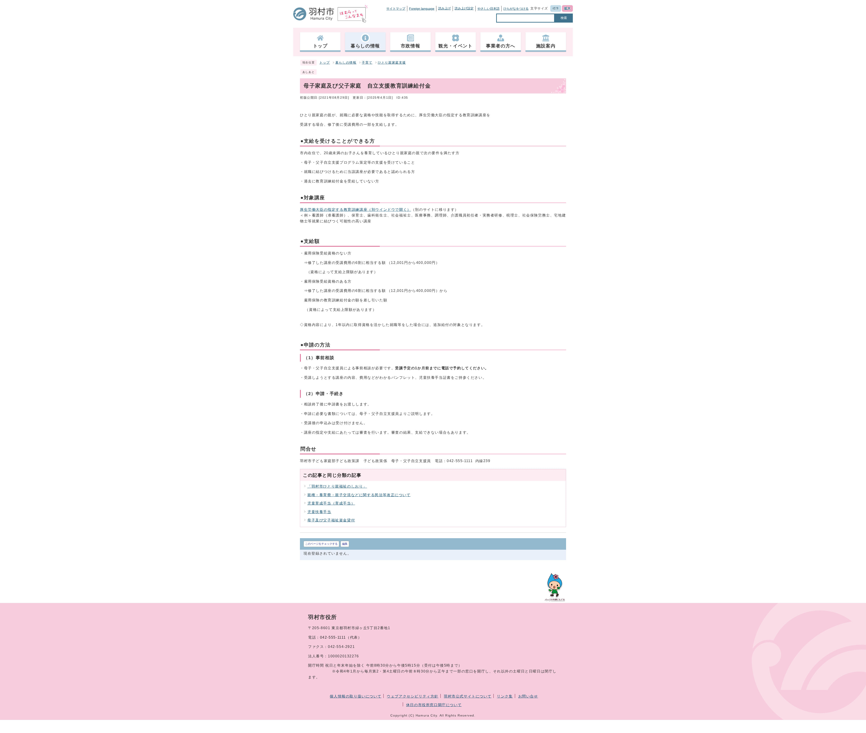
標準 (556, 8)
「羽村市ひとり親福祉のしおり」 (337, 486)
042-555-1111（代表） (341, 637)
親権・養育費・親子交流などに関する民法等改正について (359, 495)
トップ (324, 62)
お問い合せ (528, 696)
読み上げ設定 (464, 8)
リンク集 (505, 696)
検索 (564, 18)
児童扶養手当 (319, 512)
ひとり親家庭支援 (392, 62)
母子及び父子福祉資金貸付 (331, 520)
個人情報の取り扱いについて (355, 696)
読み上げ (444, 8)
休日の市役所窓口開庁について (434, 705)
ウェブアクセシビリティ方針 (412, 696)
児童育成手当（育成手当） (331, 503)
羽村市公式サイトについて (467, 696)
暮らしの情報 (346, 62)
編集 (345, 543)
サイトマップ (395, 8)
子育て (367, 62)
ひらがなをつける (516, 8)
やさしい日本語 (488, 8)
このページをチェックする (321, 543)
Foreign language (421, 8)
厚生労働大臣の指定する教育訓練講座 (355, 210)
